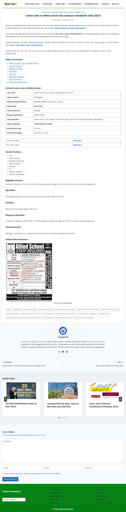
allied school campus (46, 309)
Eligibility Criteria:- (16, 69)
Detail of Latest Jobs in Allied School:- (24, 63)
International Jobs (56, 496)
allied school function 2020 (110, 309)
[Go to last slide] (5, 399)
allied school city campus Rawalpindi (70, 28)
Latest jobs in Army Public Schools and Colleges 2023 (23, 364)
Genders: (12, 74)
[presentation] (21, 390)
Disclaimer (100, 500)
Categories (6, 497)
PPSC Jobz (53, 503)
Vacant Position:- (15, 66)
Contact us (105, 4)
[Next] (120, 399)
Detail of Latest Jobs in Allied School (23, 88)
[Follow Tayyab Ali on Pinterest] (67, 351)
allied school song (27, 313)
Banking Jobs (54, 493)
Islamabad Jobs (57, 12)
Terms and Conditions (105, 503)
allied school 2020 (30, 309)
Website (89, 468)
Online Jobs (54, 500)
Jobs (61, 509)
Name (6, 468)
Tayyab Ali (57, 20)
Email (47, 468)
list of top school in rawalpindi (65, 313)
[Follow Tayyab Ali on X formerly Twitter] (59, 351)
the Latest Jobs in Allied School (30, 45)
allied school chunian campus (65, 309)
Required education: (17, 77)
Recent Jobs (45, 12)
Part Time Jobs (55, 490)
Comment (7, 441)
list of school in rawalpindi (44, 313)
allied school (17, 309)
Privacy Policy (101, 496)
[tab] (59, 417)
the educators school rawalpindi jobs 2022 (58, 317)
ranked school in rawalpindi (87, 313)
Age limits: (13, 71)
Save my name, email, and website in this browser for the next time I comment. (33, 473)
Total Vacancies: (15, 79)
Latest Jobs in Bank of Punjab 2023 (109, 364)
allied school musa (12, 313)
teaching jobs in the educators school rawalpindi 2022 (23, 317)
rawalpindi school (104, 313)
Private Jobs (68, 12)
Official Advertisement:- (18, 82)
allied (8, 309)
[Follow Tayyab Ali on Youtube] (63, 351)
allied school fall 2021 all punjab (88, 309)
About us (100, 490)
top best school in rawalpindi (83, 317)
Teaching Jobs (79, 12)
